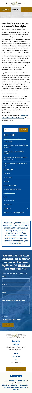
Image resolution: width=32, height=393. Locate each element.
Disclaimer (5, 316)
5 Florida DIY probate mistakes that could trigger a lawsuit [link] (15, 140)
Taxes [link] (5, 197)
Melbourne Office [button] (16, 369)
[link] (16, 6)
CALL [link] (27, 10)
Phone (4, 292)
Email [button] (17, 10)
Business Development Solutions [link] (15, 387)
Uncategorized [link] (7, 204)
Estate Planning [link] (8, 177)
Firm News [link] (6, 181)
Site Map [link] (14, 385)
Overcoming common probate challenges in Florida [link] (15, 164)
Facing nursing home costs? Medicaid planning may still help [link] (16, 146)
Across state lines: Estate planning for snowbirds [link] (14, 152)
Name (4, 276)
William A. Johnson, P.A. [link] (17, 381)
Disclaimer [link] (5, 385)
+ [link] (27, 208)
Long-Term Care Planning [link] (10, 185)
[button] (5, 9)
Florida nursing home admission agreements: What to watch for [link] (15, 158)
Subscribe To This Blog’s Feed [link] (14, 212)
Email (4, 284)
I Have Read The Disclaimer (13, 319)
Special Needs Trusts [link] (19, 29)
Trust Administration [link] (9, 200)
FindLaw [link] (16, 389)
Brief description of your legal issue (13, 300)
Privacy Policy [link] (23, 385)
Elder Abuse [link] (7, 173)
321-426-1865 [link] (16, 243)
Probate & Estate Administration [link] (12, 189)
